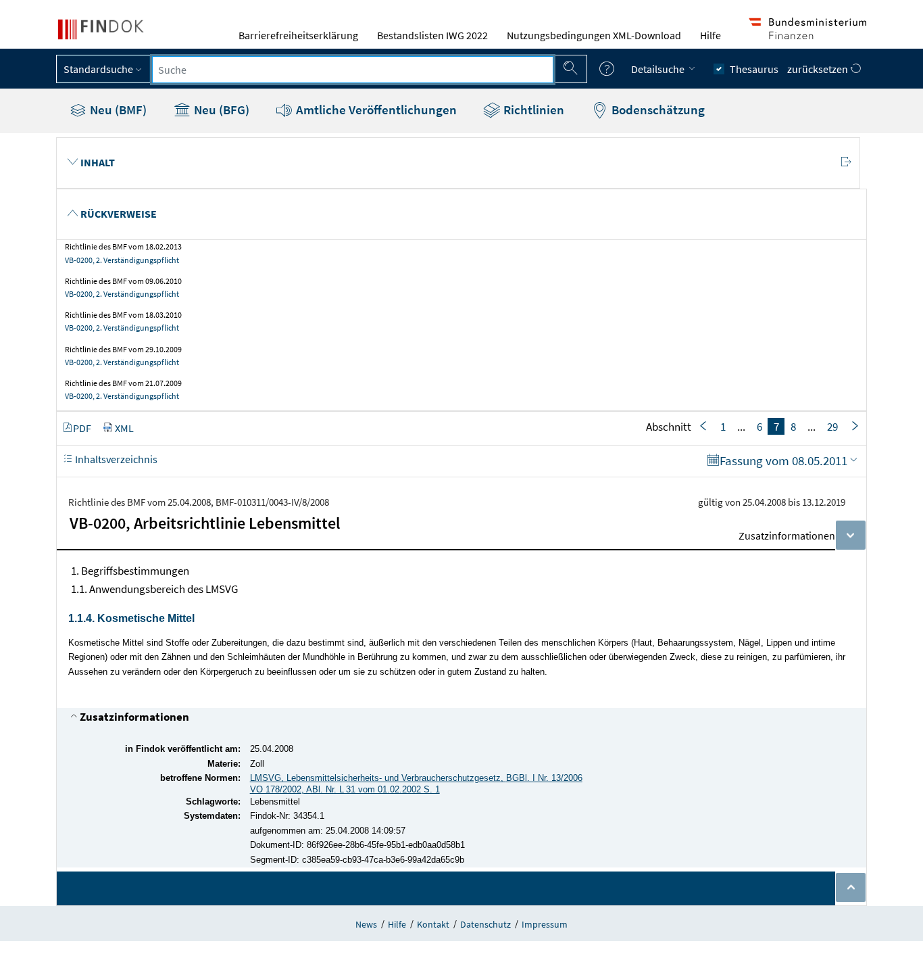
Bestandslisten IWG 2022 (432, 35)
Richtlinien (532, 109)
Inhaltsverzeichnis (115, 459)
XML (124, 428)
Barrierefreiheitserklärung (298, 35)
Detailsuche (659, 69)
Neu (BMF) (117, 109)
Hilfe (710, 35)
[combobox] (352, 69)
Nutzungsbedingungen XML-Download (594, 35)
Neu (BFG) (220, 109)
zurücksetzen (818, 69)
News (366, 924)
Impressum (545, 924)
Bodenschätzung (657, 109)
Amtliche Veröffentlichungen (375, 109)
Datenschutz (485, 924)
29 (832, 426)
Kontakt (433, 924)
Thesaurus (754, 69)
